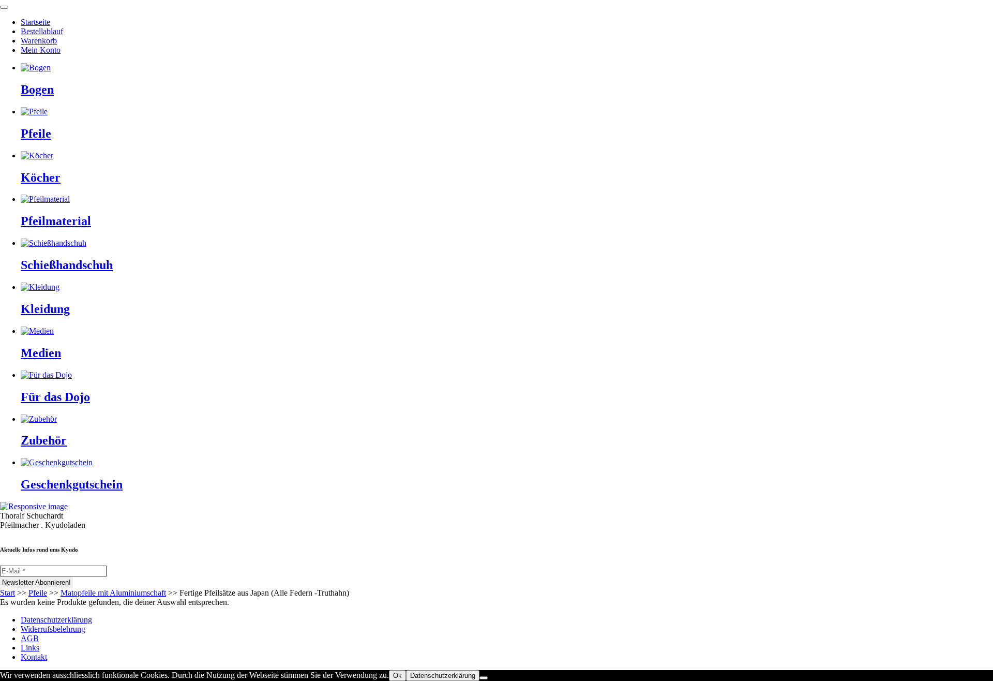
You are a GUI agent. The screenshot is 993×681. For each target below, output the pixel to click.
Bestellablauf (42, 31)
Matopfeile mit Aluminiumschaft (113, 592)
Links (30, 647)
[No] (483, 677)
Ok (397, 675)
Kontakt (34, 657)
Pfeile (37, 592)
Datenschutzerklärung (56, 619)
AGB (30, 638)
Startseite (35, 22)
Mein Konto (41, 50)
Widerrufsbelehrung (53, 629)
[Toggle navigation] (4, 7)
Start (7, 592)
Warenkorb (39, 40)
